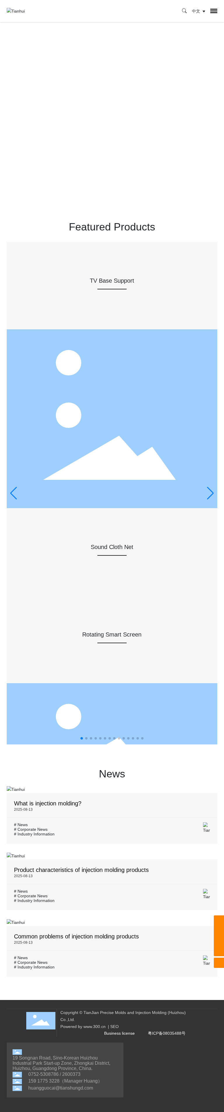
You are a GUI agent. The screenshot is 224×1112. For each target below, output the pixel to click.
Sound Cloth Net (112, 547)
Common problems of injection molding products (76, 936)
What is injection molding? (47, 803)
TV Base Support (112, 280)
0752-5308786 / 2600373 (54, 1074)
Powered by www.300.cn (83, 1026)
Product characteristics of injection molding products (81, 870)
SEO (114, 1026)
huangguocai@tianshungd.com (60, 1087)
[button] (81, 738)
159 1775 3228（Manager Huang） (65, 1080)
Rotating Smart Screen (111, 634)
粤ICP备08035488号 (167, 1033)
